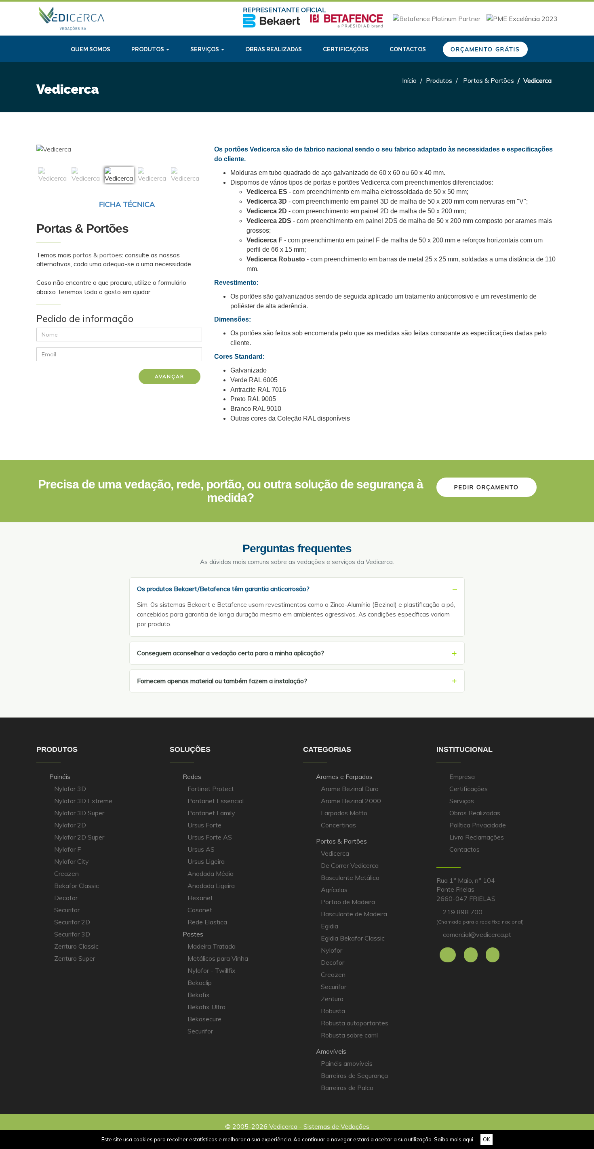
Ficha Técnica (126, 204)
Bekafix (198, 995)
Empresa (462, 776)
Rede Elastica (207, 922)
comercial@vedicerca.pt (477, 934)
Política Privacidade (477, 825)
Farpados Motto (344, 813)
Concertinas (338, 825)
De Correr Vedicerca (350, 865)
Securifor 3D (72, 934)
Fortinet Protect (210, 789)
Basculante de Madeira (354, 914)
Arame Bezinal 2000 (351, 801)
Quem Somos (90, 49)
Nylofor (331, 950)
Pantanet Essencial (215, 801)
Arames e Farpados (344, 776)
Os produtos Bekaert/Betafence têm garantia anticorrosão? (223, 589)
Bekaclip (199, 983)
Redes (192, 776)
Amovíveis (331, 1051)
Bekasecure (204, 1019)
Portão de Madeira (348, 902)
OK (486, 1139)
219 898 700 (462, 912)
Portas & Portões (488, 80)
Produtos (439, 80)
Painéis (59, 776)
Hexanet (200, 898)
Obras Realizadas (474, 813)
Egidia (329, 926)
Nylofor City (71, 861)
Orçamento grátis (485, 49)
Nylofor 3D (70, 789)
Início (409, 80)
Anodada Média (210, 873)
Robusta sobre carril (349, 1035)
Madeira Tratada (211, 946)
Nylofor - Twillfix (211, 970)
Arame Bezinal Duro (350, 789)
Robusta (333, 1011)
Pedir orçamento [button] (486, 487)
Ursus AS (201, 849)
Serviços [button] (205, 49)
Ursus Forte (204, 825)
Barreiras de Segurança (354, 1075)
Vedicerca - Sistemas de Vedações (319, 1126)
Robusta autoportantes (354, 1023)
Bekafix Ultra (206, 1007)
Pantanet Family (211, 813)
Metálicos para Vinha (217, 958)
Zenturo (332, 999)
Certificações (346, 49)
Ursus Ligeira (206, 861)
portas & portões (97, 255)
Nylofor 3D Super (79, 813)
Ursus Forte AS (209, 837)
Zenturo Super (74, 958)
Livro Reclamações (476, 837)
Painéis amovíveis (347, 1063)
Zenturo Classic (76, 946)
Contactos (408, 49)
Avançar (169, 376)
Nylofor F (67, 849)
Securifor (67, 910)
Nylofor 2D (70, 825)
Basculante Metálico (350, 877)
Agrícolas (334, 890)
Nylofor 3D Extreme (83, 801)
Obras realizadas (273, 49)
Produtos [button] (148, 49)
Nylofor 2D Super (79, 837)
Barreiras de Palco (347, 1088)
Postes (193, 934)
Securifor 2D (72, 922)
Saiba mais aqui (453, 1139)
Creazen (66, 873)
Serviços (461, 801)
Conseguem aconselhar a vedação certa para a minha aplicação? (230, 653)
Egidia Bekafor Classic (353, 938)
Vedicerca (335, 853)
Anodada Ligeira (211, 886)
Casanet (199, 910)
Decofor (66, 898)
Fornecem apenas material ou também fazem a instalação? (222, 681)
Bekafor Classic (76, 886)
